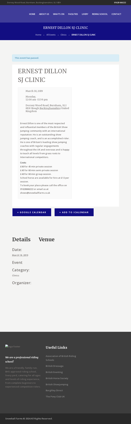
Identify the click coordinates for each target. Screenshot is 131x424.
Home (38, 34)
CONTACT (116, 14)
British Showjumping (57, 384)
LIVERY (85, 14)
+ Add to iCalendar (74, 212)
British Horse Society (57, 378)
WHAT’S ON (58, 14)
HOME (32, 14)
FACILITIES (73, 14)
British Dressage (54, 365)
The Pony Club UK (55, 396)
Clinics (64, 34)
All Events (51, 34)
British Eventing (54, 372)
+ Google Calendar (31, 212)
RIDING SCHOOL (100, 14)
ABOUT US (44, 14)
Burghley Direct (54, 390)
